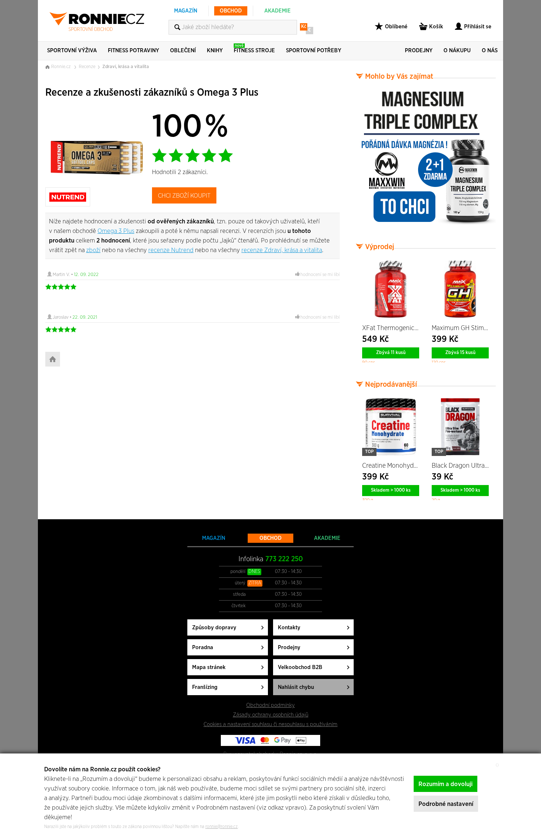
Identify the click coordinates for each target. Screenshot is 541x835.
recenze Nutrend (171, 250)
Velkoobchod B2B (300, 667)
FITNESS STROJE (254, 48)
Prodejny (289, 647)
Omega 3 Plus (116, 231)
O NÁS (490, 50)
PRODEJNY (418, 50)
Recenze (87, 66)
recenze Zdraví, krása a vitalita (281, 250)
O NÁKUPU (457, 50)
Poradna (202, 647)
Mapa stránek (209, 667)
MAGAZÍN (185, 11)
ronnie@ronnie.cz (221, 826)
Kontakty (289, 627)
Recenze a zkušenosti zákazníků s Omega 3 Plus (151, 93)
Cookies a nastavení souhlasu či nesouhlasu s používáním (270, 724)
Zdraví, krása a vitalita (125, 66)
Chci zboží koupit (184, 195)
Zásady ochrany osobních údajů (270, 715)
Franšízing (205, 687)
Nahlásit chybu (296, 687)
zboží (93, 250)
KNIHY (215, 50)
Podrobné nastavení (445, 804)
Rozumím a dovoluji (445, 784)
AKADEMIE (277, 11)
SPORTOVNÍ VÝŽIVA (72, 50)
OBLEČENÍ (183, 50)
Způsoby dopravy (214, 627)
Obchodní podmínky (270, 705)
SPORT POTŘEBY (313, 50)
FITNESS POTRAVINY (133, 50)
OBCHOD (231, 11)
